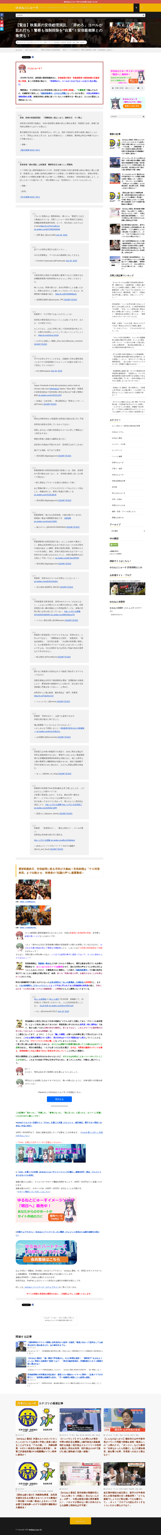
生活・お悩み (117, 499)
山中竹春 (126, 1435)
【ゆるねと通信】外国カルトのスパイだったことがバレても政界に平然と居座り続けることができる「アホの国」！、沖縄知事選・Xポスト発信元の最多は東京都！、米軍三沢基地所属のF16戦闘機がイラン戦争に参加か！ (133, 146)
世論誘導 (50, 1491)
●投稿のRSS (114, 551)
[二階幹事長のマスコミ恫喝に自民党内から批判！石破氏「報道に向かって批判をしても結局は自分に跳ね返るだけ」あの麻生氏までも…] (21, 1346)
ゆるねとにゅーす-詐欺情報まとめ (126, 567)
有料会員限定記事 (118, 481)
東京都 (69, 42)
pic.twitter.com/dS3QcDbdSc (46, 581)
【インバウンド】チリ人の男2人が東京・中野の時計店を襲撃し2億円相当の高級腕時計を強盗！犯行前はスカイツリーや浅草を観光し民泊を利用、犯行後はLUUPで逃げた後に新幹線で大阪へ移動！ (80, 1445)
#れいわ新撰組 (40, 999)
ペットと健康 (117, 456)
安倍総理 (63, 42)
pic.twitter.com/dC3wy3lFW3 (67, 558)
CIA (117, 1489)
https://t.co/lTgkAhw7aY (44, 696)
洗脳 (136, 1489)
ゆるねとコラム (118, 432)
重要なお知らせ (118, 517)
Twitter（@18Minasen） (28, 902)
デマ (25, 1491)
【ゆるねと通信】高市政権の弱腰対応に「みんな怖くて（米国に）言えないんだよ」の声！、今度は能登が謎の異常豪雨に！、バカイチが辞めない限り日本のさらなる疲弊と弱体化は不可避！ (80, 1499)
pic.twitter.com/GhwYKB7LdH (61, 1006)
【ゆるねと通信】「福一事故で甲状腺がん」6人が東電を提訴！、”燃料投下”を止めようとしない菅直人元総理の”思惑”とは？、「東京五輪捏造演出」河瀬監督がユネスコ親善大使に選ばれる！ (65, 1361)
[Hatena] (2, 29)
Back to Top (80, 1521)
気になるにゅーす (118, 493)
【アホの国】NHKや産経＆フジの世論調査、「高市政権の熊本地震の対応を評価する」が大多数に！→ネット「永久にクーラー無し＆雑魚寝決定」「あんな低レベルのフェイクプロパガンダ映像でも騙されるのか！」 (128, 359)
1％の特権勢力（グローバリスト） (34, 986)
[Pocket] (2, 25)
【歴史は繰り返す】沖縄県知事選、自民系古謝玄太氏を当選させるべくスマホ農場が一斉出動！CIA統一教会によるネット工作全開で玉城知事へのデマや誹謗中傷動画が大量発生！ (36, 1501)
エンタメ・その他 (118, 444)
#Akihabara (54, 389)
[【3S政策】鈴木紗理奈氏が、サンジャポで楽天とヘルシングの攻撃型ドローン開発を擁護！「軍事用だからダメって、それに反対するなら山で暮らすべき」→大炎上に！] (115, 261)
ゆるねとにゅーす (35, 1530)
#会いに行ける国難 (72, 611)
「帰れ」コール (48, 42)
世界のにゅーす (118, 462)
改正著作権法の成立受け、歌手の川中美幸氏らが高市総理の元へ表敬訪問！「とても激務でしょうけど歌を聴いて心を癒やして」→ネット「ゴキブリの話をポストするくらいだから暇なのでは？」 (124, 1499)
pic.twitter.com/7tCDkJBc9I (45, 495)
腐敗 (77, 42)
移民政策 (88, 1435)
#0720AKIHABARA (42, 615)
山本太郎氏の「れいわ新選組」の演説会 (67, 982)
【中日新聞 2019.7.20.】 (30, 197)
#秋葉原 (63, 728)
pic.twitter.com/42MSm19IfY (45, 808)
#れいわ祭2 (54, 999)
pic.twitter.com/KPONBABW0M (47, 229)
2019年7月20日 (70, 300)
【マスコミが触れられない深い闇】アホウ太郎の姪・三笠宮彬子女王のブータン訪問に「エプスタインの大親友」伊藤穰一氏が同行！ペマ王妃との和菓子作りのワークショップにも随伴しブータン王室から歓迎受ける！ (128, 407)
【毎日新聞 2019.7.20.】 (30, 150)
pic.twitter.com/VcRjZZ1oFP (50, 395)
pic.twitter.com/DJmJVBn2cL (48, 732)
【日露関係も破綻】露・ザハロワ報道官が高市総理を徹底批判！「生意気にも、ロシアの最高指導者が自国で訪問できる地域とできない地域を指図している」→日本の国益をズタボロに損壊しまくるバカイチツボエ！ (128, 376)
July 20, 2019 (61, 235)
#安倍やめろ (72, 728)
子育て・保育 (117, 469)
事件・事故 (75, 1435)
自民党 (82, 42)
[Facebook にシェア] (33, 57)
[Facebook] (2, 15)
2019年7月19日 (64, 456)
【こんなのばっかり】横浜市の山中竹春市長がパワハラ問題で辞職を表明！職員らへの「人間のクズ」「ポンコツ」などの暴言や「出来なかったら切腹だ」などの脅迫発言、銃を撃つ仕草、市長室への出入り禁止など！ (133, 181)
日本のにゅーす (34, 42)
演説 (73, 42)
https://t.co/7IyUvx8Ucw (50, 226)
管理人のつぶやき (118, 505)
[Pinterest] (2, 22)
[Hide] (1, 33)
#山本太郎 (44, 1006)
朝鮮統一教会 (44, 963)
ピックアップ (117, 450)
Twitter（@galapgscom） (28, 927)
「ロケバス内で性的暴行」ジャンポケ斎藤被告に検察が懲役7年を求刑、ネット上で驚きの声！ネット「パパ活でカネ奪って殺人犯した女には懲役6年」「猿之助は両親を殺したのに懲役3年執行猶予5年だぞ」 (128, 342)
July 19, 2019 (63, 1011)
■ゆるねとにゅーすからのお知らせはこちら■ (80, 2)
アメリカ (20, 1491)
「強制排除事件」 (81, 970)
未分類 (114, 487)
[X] (2, 18)
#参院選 (67, 518)
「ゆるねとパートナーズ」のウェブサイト (41, 1287)
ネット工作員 (32, 1491)
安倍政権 (56, 42)
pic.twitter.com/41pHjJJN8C (45, 521)
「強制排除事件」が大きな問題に (53, 93)
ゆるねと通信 (117, 438)
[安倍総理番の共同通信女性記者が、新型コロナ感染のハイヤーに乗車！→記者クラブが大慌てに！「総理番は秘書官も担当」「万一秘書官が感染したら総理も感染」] (21, 1378)
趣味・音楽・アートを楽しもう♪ (124, 511)
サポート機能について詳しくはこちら (34, 1192)
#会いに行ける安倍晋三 (72, 805)
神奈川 (132, 1435)
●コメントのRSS (116, 554)
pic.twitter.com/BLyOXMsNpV (63, 840)
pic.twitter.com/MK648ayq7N (63, 615)
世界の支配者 (42, 1491)
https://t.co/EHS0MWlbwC (66, 294)
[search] (143, 15)
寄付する (59, 1099)
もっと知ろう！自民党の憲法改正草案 (126, 426)
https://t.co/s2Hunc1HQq (48, 335)
